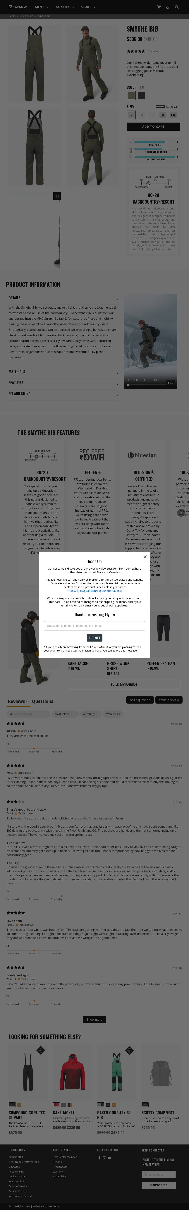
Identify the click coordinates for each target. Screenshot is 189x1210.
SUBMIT (95, 638)
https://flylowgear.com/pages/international (94, 590)
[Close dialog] (145, 557)
